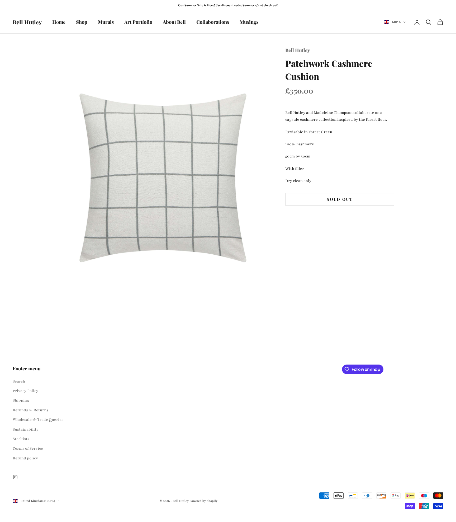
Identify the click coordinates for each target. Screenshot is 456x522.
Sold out (340, 199)
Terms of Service (28, 448)
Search (19, 381)
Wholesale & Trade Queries (38, 419)
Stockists (21, 438)
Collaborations (212, 22)
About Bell (174, 22)
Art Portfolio (138, 22)
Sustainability (26, 429)
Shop (81, 22)
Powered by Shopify (203, 501)
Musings (249, 22)
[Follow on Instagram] (15, 477)
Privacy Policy (25, 390)
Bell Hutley (297, 50)
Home (58, 22)
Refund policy (25, 458)
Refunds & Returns (30, 410)
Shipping (21, 400)
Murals (106, 22)
